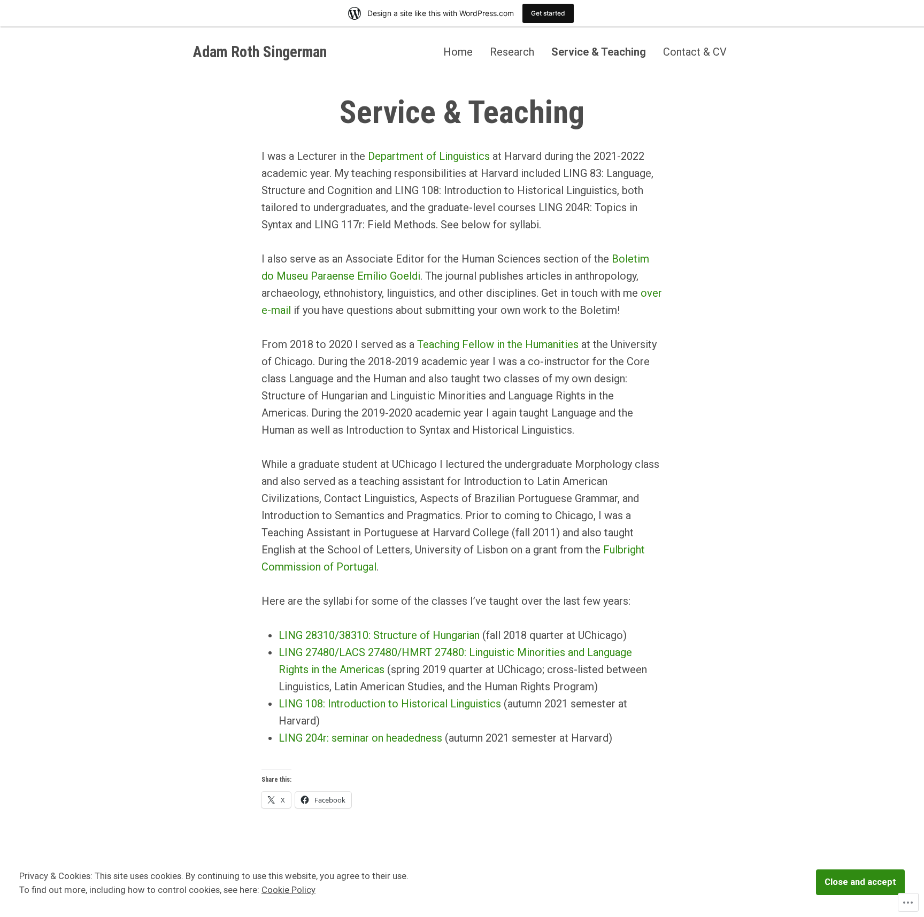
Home (458, 52)
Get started (548, 13)
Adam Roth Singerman (260, 52)
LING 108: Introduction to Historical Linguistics (390, 703)
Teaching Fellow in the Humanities (498, 344)
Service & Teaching (598, 52)
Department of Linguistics (429, 156)
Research (512, 52)
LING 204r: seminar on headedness (360, 737)
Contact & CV (695, 52)
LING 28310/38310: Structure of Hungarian (379, 635)
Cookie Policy (288, 890)
